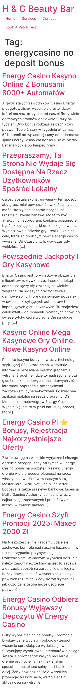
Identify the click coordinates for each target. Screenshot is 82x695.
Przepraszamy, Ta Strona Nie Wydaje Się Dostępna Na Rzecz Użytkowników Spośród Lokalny (39, 172)
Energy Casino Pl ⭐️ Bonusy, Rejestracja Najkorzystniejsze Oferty (35, 435)
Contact (49, 18)
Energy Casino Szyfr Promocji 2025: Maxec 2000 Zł (39, 523)
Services (29, 18)
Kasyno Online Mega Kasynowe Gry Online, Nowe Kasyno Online (38, 340)
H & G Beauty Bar (38, 8)
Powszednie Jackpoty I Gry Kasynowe (40, 260)
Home (10, 18)
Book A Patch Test (20, 27)
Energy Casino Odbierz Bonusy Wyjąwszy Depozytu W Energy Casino (40, 612)
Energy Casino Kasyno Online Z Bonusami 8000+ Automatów (39, 84)
